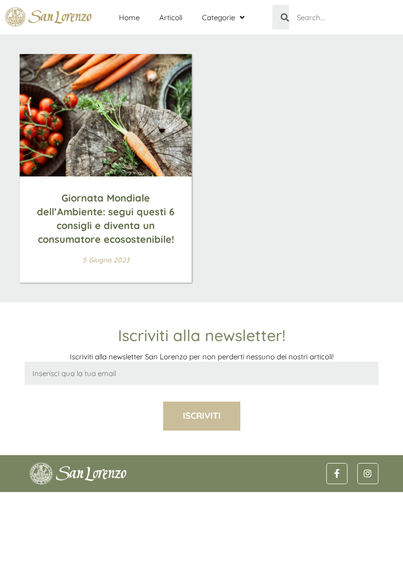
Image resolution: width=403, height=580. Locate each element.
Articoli (170, 17)
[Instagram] (367, 473)
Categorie (218, 17)
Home (129, 17)
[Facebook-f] (336, 473)
